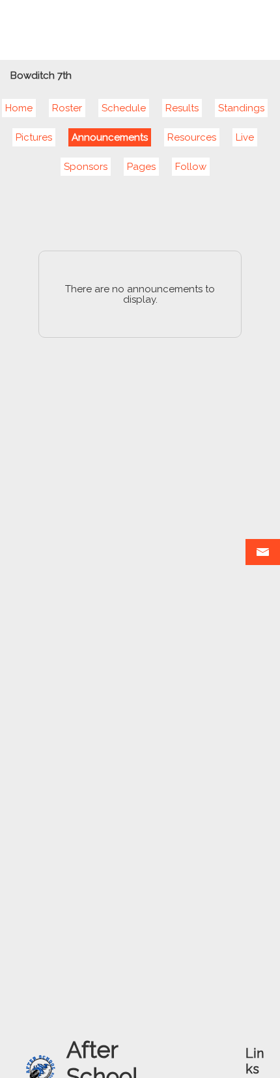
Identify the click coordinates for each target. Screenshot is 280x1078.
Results (182, 108)
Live (245, 137)
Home (19, 108)
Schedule (124, 108)
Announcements (110, 137)
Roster (67, 108)
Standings (241, 108)
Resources (191, 137)
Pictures (34, 137)
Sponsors (85, 167)
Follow (190, 167)
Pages (141, 167)
